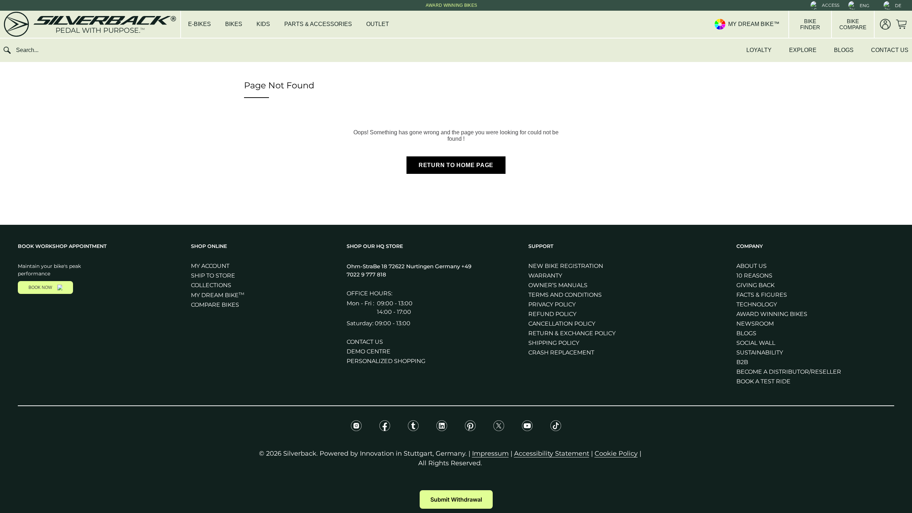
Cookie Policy (616, 453)
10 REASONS (754, 275)
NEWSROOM (755, 323)
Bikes (233, 24)
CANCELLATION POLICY (561, 323)
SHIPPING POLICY (553, 343)
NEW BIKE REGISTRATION (565, 266)
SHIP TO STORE (213, 275)
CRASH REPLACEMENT (561, 352)
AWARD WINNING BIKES (771, 314)
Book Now (40, 287)
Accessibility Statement (551, 453)
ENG (864, 5)
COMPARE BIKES (215, 304)
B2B (742, 362)
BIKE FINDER (810, 24)
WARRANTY (545, 275)
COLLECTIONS (211, 285)
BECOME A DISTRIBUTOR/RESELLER (788, 371)
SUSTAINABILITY (759, 352)
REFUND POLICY (552, 314)
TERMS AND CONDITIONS (565, 294)
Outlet (377, 24)
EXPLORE (803, 50)
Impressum (490, 453)
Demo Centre (368, 351)
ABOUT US (751, 266)
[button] (824, 5)
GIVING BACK (755, 285)
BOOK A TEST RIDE (763, 381)
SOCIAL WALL (755, 343)
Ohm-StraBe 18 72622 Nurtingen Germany (404, 266)
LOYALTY (759, 50)
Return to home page (456, 165)
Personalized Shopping (386, 361)
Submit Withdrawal (456, 499)
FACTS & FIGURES (761, 294)
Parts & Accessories (318, 24)
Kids (263, 24)
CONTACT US (889, 50)
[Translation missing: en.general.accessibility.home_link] (89, 24)
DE (898, 5)
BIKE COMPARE (852, 24)
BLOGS (844, 50)
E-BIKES (199, 24)
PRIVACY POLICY (552, 304)
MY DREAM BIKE (217, 295)
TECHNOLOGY (756, 304)
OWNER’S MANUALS (557, 285)
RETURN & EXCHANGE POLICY (572, 333)
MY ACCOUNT (210, 266)
